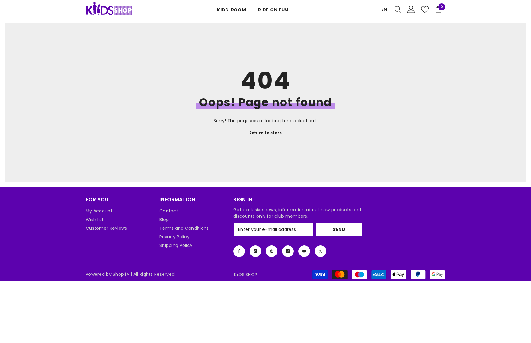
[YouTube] (304, 251)
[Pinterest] (271, 251)
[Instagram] (255, 251)
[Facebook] (239, 251)
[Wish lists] (425, 9)
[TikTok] (288, 251)
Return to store (265, 132)
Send (339, 229)
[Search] (398, 9)
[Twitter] (320, 251)
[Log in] (411, 9)
